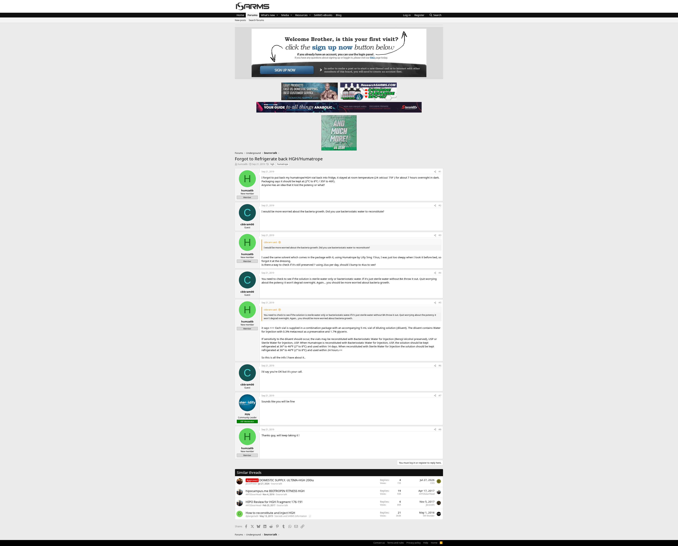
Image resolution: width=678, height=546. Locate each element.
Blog (338, 15)
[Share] (435, 172)
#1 (440, 171)
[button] (277, 15)
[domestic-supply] (309, 91)
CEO (432, 483)
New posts (240, 20)
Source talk (276, 483)
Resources (301, 15)
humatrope (282, 164)
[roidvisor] (297, 107)
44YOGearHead (253, 494)
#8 (440, 429)
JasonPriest (251, 483)
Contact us (379, 542)
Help (425, 542)
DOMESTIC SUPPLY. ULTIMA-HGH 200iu (286, 480)
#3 (440, 235)
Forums (252, 15)
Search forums (256, 20)
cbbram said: (270, 242)
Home (240, 15)
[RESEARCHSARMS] (368, 91)
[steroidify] (380, 107)
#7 (440, 395)
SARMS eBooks (323, 15)
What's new (268, 15)
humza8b (243, 164)
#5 (440, 302)
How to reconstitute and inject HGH (270, 513)
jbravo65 (430, 504)
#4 (440, 272)
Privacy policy (413, 542)
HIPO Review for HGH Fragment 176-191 (274, 502)
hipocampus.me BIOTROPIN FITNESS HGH (275, 491)
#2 (440, 205)
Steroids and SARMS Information (291, 516)
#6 (440, 365)
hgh (272, 164)
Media (285, 15)
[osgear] (339, 132)
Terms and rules (395, 542)
